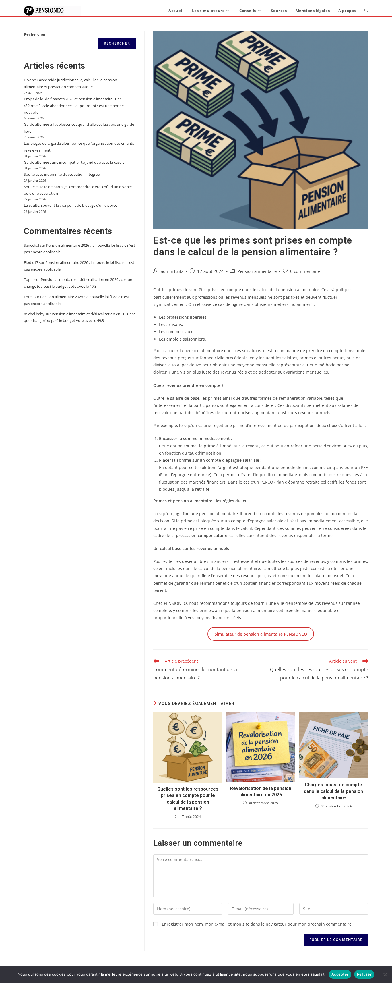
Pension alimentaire (257, 271)
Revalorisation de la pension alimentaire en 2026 (260, 791)
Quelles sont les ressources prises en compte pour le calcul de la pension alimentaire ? (187, 798)
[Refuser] (385, 974)
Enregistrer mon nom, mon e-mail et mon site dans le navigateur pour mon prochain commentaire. (257, 924)
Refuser (364, 974)
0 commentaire (305, 271)
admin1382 (172, 271)
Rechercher (35, 34)
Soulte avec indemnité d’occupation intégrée (62, 174)
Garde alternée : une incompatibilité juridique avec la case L (74, 162)
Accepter (339, 974)
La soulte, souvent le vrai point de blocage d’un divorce (70, 205)
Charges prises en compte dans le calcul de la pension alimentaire (333, 791)
